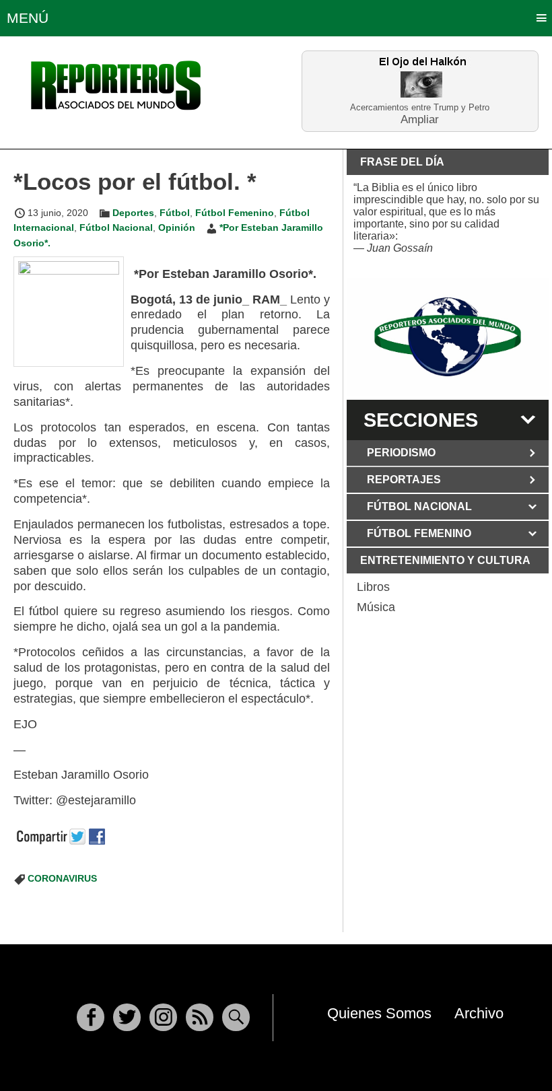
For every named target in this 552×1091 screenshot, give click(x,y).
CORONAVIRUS (62, 878)
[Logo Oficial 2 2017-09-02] (448, 337)
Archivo (479, 1013)
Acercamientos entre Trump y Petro (419, 107)
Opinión (176, 227)
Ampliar (420, 119)
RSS (199, 1017)
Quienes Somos (379, 1013)
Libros (373, 587)
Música (376, 607)
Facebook (90, 1017)
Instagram (163, 1017)
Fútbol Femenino (234, 212)
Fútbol (175, 212)
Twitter (127, 1017)
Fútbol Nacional (116, 227)
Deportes (133, 212)
